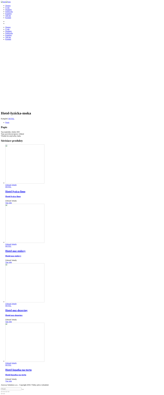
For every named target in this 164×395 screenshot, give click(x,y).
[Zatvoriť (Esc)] (2, 391)
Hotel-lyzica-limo (13, 196)
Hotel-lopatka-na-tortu (15, 375)
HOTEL (11, 119)
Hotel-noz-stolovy (13, 256)
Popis (7, 122)
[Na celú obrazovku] (6, 391)
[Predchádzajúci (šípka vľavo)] (2, 393)
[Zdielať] (4, 391)
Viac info (8, 203)
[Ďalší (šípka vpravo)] (4, 393)
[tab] (84, 123)
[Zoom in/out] (8, 391)
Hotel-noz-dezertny (14, 315)
